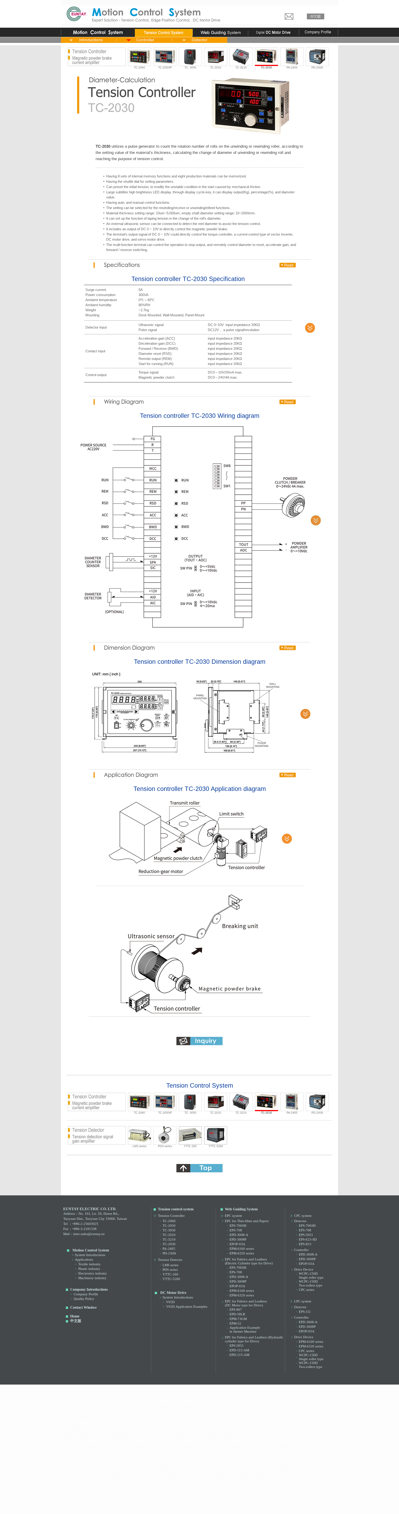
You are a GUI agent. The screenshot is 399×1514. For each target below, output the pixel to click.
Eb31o (89, 1495)
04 (114, 1499)
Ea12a (89, 1487)
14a (138, 1503)
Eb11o (78, 1491)
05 (126, 1499)
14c (161, 1503)
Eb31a (78, 1495)
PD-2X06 (317, 67)
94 (287, 1507)
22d (126, 1507)
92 (264, 1507)
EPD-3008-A (239, 1235)
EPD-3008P (238, 1239)
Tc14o (147, 1482)
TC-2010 (215, 67)
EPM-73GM (238, 1319)
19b (253, 1503)
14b (150, 1503)
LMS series (140, 1146)
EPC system (233, 1216)
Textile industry (89, 1264)
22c (115, 1507)
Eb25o (320, 1491)
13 (126, 1503)
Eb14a (135, 1491)
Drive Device (303, 1269)
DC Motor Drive (173, 1293)
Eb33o (135, 1495)
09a (196, 1499)
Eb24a (285, 1491)
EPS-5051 (237, 1345)
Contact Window (83, 1307)
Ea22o (158, 1487)
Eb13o (124, 1491)
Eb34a (147, 1495)
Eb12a (89, 1491)
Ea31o (216, 1487)
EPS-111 (305, 1312)
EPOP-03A (237, 1244)
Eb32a (101, 1495)
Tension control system (175, 1209)
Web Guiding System (241, 1209)
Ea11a (66, 1487)
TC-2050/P (165, 67)
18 (230, 1503)
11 (91, 1503)
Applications (84, 1259)
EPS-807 (236, 1309)
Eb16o (193, 1491)
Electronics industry (92, 1273)
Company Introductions (89, 1289)
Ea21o (135, 1487)
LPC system (302, 1301)
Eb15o (170, 1491)
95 (299, 1507)
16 (207, 1503)
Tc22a (239, 1482)
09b (207, 1499)
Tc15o (170, 1482)
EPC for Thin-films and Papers (247, 1221)
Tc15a (158, 1482)
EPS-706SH (238, 1225)
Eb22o (251, 1491)
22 (103, 1507)
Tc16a (182, 1482)
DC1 (180, 1495)
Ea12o (101, 1487)
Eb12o (101, 1491)
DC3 (203, 1495)
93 (276, 1507)
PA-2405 (292, 67)
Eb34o (158, 1495)
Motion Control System (91, 1250)
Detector (300, 1221)
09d (230, 1499)
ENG (319, 1495)
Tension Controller (171, 1216)
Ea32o (239, 1487)
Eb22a (239, 1491)
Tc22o (251, 1482)
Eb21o (228, 1491)
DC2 (192, 1495)
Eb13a (112, 1491)
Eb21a (216, 1491)
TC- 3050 (190, 67)
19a (242, 1503)
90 (241, 1507)
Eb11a (66, 1491)
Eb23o (274, 1491)
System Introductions (90, 1255)
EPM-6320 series (242, 1253)
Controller (301, 1250)
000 (249, 1495)
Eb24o (297, 1491)
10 (299, 1499)
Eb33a (124, 1495)
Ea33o (262, 1487)
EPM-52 (235, 1323)
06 (137, 1499)
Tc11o (78, 1482)
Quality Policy (84, 1299)
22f (150, 1507)
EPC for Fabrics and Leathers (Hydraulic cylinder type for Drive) (254, 1339)
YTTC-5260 (216, 1146)
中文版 (75, 1321)
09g (265, 1499)
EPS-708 (236, 1230)
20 (264, 1503)
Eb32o (112, 1495)
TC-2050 (169, 1225)
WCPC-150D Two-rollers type (310, 1283)
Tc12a (89, 1482)
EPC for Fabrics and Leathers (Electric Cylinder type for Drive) (249, 1261)
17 (218, 1503)
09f (253, 1499)
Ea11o (78, 1487)
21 (276, 1503)
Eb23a (262, 1491)
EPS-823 (305, 1244)
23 (172, 1507)
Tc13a (112, 1482)
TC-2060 (139, 67)
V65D (170, 1302)
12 (114, 1503)
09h (277, 1499)
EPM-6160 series (242, 1249)
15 (172, 1503)
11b (103, 1503)
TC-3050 (169, 1230)
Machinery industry (92, 1278)
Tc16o (193, 1482)
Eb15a (158, 1491)
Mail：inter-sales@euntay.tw (84, 1234)
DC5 (215, 1495)
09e (242, 1499)
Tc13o (124, 1482)
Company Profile (86, 1294)
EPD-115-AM (239, 1350)
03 (103, 1499)
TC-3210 (241, 67)
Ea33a (251, 1487)
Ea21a (124, 1487)
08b (173, 1499)
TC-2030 (169, 1244)
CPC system (302, 1216)
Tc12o (101, 1482)
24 (183, 1507)
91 (253, 1507)
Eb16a (182, 1491)
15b (184, 1503)
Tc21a (216, 1482)
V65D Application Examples (186, 1306)
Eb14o (147, 1491)
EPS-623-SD (308, 1239)
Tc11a (66, 1482)
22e (138, 1507)
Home (74, 1316)
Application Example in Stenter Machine (245, 1329)
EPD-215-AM (239, 1355)
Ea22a (147, 1487)
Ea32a (228, 1487)
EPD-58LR (237, 1314)
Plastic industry (89, 1269)
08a (161, 1499)
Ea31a (205, 1487)
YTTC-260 (190, 1146)
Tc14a (135, 1482)
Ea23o (182, 1487)
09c (219, 1499)
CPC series (306, 1290)
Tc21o (228, 1482)
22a (92, 1507)
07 (149, 1499)
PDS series (165, 1146)
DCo (227, 1495)
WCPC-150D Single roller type (311, 1275)
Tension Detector (170, 1260)
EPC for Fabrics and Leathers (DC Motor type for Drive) (246, 1303)
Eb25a (309, 1491)
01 (91, 1499)
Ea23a (170, 1487)
